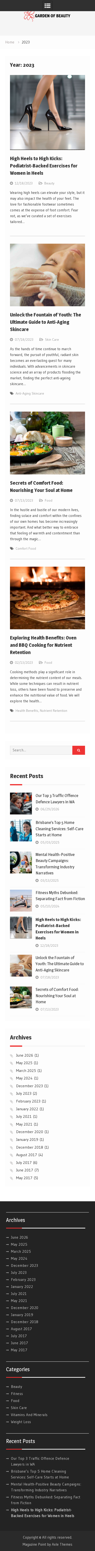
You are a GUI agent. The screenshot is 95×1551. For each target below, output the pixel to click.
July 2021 (24, 1116)
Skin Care (52, 339)
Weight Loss (21, 1421)
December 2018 (29, 1147)
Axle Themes (62, 1544)
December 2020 (29, 1131)
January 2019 (27, 1139)
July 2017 (24, 1162)
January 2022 (27, 1108)
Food (48, 500)
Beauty (49, 183)
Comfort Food (26, 548)
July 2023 (23, 1093)
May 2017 (24, 1177)
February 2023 (28, 1101)
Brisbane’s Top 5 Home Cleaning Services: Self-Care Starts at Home (59, 828)
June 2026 (24, 1055)
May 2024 (24, 1078)
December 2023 (29, 1085)
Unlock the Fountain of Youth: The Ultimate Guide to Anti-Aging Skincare (45, 322)
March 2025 (26, 1070)
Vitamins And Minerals (29, 1414)
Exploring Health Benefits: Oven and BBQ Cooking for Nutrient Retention (43, 645)
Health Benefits (27, 710)
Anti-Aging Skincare (30, 393)
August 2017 (26, 1154)
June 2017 (24, 1170)
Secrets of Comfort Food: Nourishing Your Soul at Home (57, 995)
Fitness (17, 1393)
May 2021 (24, 1124)
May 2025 (24, 1062)
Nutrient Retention (53, 710)
